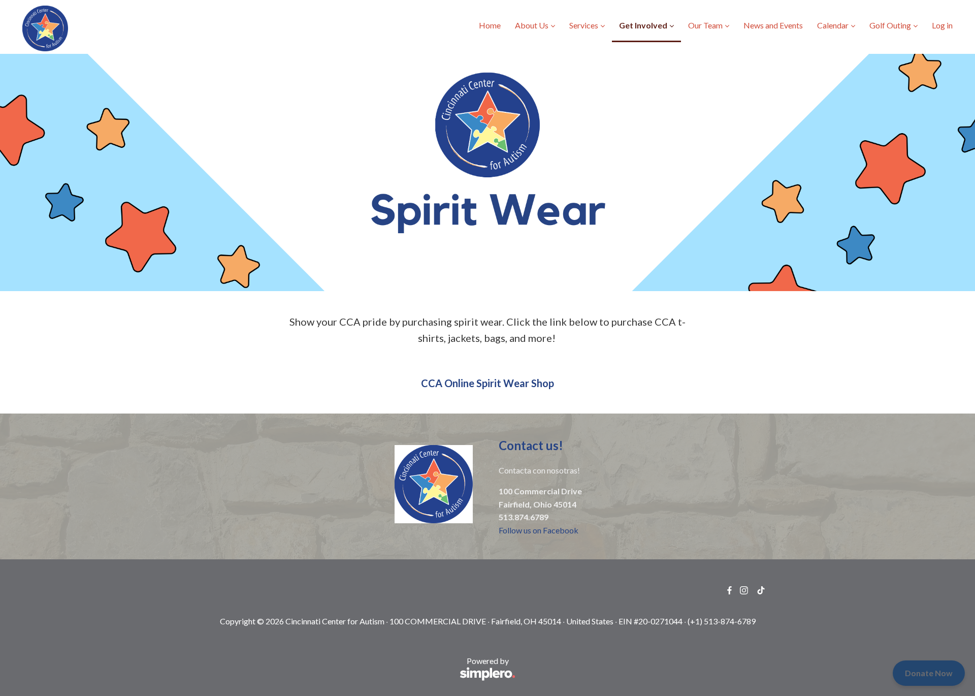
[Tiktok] (761, 590)
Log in (942, 25)
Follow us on (521, 530)
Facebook (560, 530)
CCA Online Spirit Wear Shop (487, 383)
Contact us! (532, 445)
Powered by (357, 666)
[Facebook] (729, 590)
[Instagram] (744, 590)
